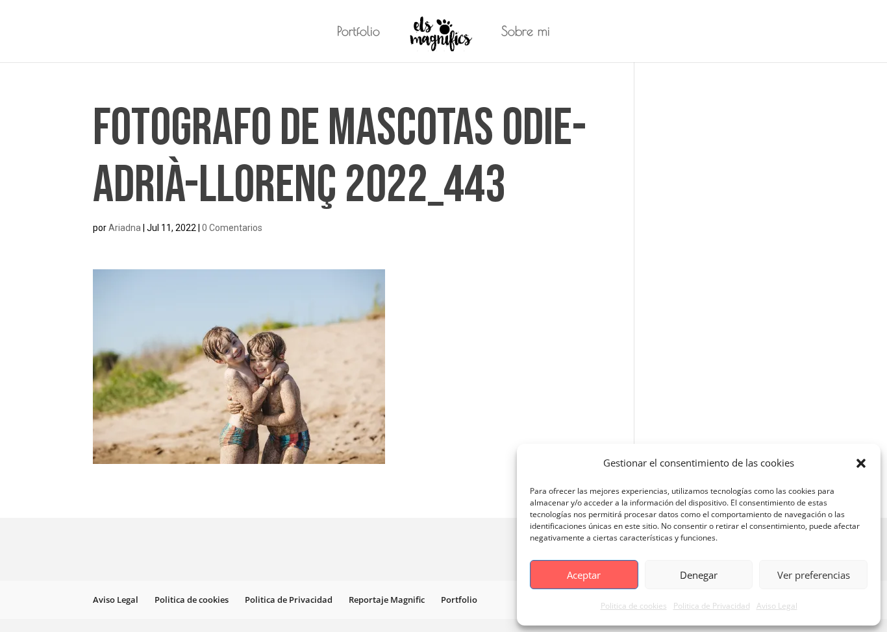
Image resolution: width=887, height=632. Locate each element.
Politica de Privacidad (711, 605)
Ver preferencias (813, 574)
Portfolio (358, 32)
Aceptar (584, 574)
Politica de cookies (634, 605)
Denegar (699, 574)
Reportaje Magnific (387, 599)
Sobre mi (525, 32)
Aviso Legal (776, 605)
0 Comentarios (232, 228)
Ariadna (124, 228)
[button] (861, 463)
